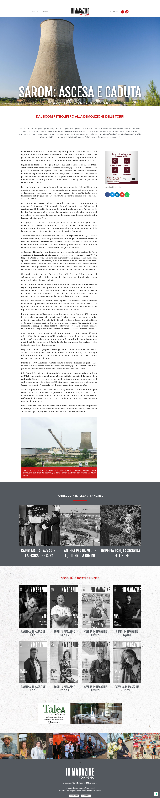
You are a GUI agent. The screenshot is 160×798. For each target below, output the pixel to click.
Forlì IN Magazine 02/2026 (64, 688)
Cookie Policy (86, 795)
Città (34, 12)
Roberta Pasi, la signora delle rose (120, 553)
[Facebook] (122, 11)
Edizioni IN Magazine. (87, 783)
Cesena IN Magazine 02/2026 (95, 688)
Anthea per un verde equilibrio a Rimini (80, 553)
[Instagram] (127, 11)
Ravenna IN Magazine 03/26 (33, 633)
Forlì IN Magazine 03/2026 (64, 633)
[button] (107, 194)
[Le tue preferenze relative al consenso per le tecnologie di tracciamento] (156, 794)
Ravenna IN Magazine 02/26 (33, 688)
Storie (45, 12)
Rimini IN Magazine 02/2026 (127, 633)
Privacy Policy (74, 795)
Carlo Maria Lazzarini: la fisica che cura (39, 553)
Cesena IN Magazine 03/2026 (95, 633)
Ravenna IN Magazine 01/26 (127, 688)
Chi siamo (114, 12)
